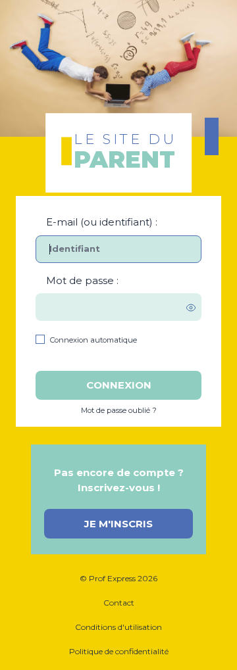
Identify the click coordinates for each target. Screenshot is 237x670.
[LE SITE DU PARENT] (118, 53)
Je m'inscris (118, 523)
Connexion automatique (93, 340)
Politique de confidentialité (119, 651)
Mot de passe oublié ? (119, 410)
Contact (118, 603)
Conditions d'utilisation (118, 627)
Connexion (118, 385)
